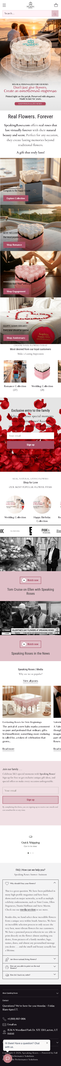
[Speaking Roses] (30, 5)
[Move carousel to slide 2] (30, 853)
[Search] (55, 13)
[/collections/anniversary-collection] (30, 321)
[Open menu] (4, 5)
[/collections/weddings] (30, 181)
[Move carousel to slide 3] (32, 853)
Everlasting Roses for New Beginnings (22, 722)
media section (28, 909)
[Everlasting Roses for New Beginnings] (27, 702)
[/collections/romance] (30, 65)
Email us (12, 1024)
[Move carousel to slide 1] (28, 853)
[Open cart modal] (56, 5)
